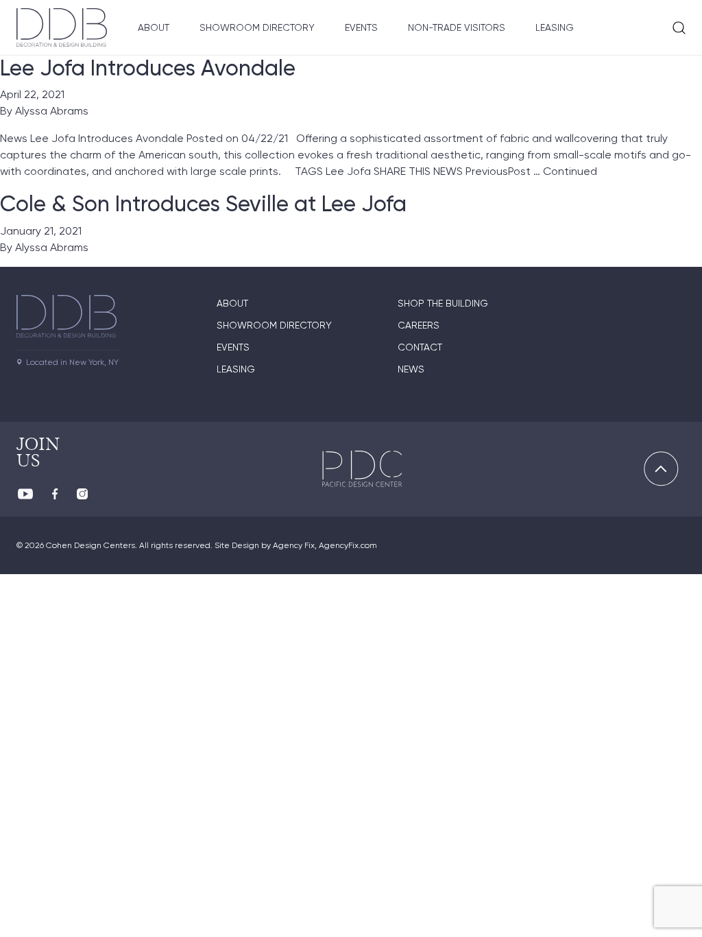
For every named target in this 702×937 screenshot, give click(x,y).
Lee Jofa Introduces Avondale (147, 68)
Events (361, 27)
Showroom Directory (257, 27)
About (153, 27)
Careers (418, 325)
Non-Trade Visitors (456, 27)
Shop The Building (443, 303)
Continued (570, 171)
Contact (420, 347)
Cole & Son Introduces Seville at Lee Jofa (203, 204)
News (411, 369)
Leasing (554, 27)
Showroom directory (274, 325)
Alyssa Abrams (51, 110)
